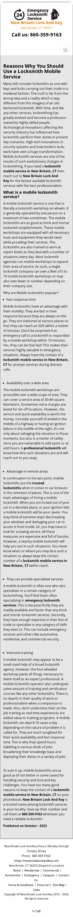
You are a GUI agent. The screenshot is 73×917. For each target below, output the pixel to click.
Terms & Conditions (20, 885)
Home (17, 870)
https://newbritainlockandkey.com (36, 860)
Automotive (12, 875)
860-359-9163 (46, 34)
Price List (43, 885)
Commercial (51, 870)
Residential (32, 870)
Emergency (31, 875)
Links (36, 890)
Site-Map (59, 885)
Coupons (49, 875)
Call (38, 911)
